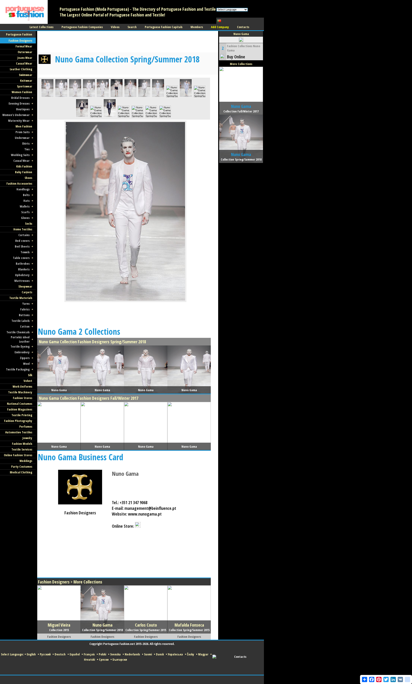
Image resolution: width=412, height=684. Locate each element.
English (31, 654)
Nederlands (132, 654)
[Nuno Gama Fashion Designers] (80, 503)
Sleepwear (25, 286)
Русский (45, 654)
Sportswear (24, 86)
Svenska (115, 654)
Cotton (25, 326)
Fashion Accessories (19, 183)
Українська (175, 654)
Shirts (26, 143)
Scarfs (25, 212)
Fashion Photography (18, 421)
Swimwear (25, 75)
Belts (26, 195)
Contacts (240, 656)
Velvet (28, 381)
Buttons (24, 315)
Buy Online (236, 57)
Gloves (25, 218)
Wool (26, 363)
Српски (103, 659)
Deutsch (60, 654)
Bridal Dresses (20, 98)
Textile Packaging (18, 369)
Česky (190, 654)
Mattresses (22, 281)
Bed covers (22, 240)
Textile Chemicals (18, 332)
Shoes (28, 178)
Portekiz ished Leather (20, 339)
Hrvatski (89, 659)
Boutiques (23, 109)
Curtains (24, 235)
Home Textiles (22, 229)
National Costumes (19, 403)
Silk (30, 375)
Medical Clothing (21, 472)
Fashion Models (22, 443)
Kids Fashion (24, 166)
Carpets (27, 292)
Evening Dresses (19, 103)
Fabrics (25, 309)
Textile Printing (21, 415)
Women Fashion (22, 92)
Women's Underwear (16, 115)
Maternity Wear (19, 120)
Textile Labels (20, 321)
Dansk (160, 654)
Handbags (23, 189)
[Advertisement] (124, 41)
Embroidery (22, 352)
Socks (28, 223)
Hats (26, 200)
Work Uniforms (22, 386)
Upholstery (22, 275)
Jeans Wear (24, 58)
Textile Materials (20, 298)
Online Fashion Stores (18, 455)
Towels (25, 252)
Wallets (25, 206)
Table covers (21, 258)
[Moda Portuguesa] (24, 22)
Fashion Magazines (19, 409)
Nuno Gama (125, 473)
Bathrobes (23, 263)
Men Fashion (23, 126)
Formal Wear (23, 46)
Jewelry (27, 438)
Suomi (148, 654)
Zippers (25, 358)
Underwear (22, 138)
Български (120, 659)
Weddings (26, 461)
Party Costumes (21, 466)
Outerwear (25, 52)
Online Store (122, 526)
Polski (102, 654)
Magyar (203, 654)
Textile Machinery (20, 392)
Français (89, 654)
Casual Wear (24, 63)
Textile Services (21, 449)
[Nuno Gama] (47, 96)
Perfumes (25, 426)
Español (75, 654)
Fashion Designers (20, 40)
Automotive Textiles (18, 432)
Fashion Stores (22, 398)
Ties (27, 149)
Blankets (24, 269)
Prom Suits (22, 132)
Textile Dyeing (20, 346)
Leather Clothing (21, 69)
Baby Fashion (23, 172)
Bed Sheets (22, 246)
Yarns (26, 303)
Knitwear (26, 80)
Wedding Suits (20, 155)
